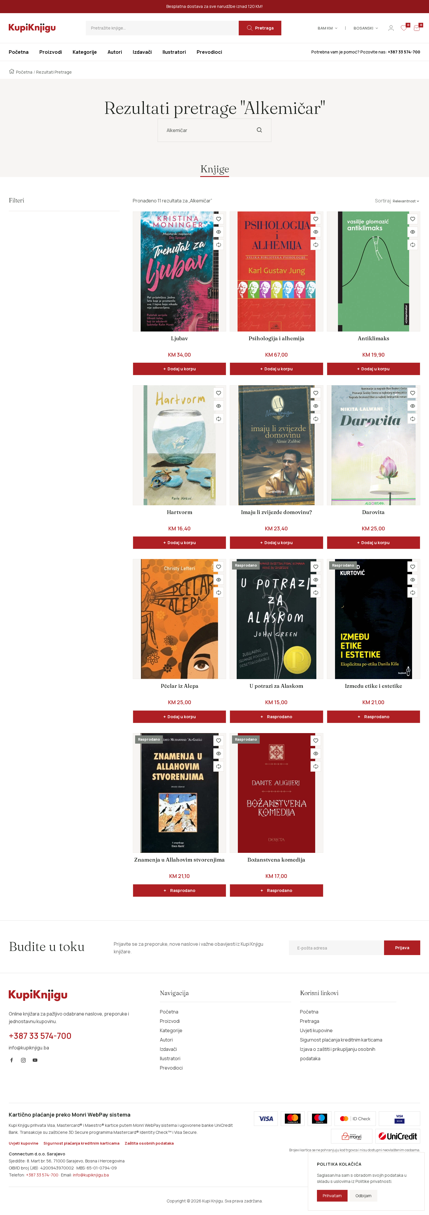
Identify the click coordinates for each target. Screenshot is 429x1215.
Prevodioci (171, 1068)
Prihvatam (332, 1195)
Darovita (373, 512)
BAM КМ (325, 28)
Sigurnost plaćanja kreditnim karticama (341, 1040)
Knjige (214, 169)
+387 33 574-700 (42, 1175)
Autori (166, 1040)
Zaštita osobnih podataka (149, 1143)
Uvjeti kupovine (316, 1030)
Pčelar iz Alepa (179, 686)
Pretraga (309, 1021)
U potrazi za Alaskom (276, 686)
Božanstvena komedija (276, 859)
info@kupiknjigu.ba (91, 1175)
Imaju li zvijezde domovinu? (276, 512)
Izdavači (168, 1049)
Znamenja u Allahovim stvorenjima (179, 859)
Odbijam (363, 1195)
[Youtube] (35, 1060)
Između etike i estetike (373, 686)
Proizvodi (170, 1021)
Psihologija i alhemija (276, 338)
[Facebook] (12, 1060)
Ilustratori (170, 1058)
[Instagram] (23, 1060)
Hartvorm (179, 512)
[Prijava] (391, 28)
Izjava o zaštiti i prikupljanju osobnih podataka (337, 1054)
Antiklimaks (373, 338)
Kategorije (171, 1030)
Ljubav (179, 338)
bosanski (363, 28)
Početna (24, 72)
